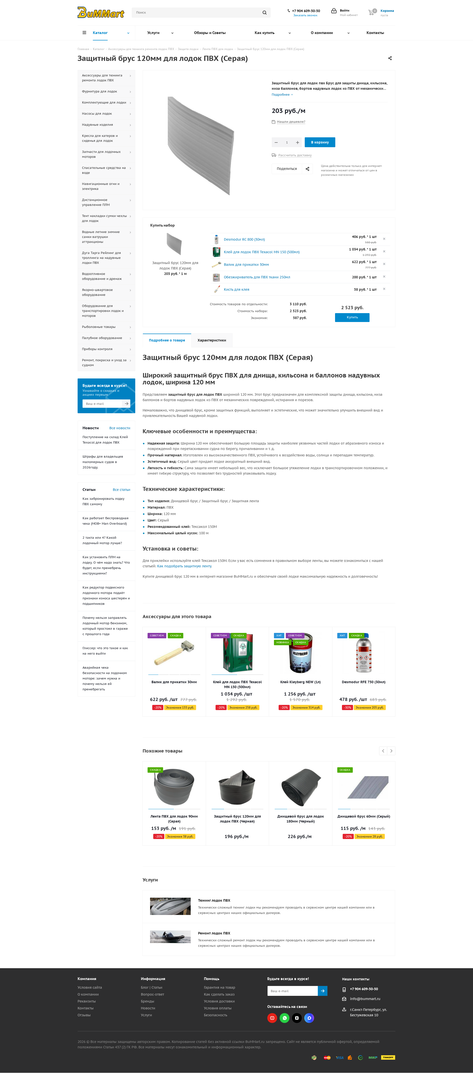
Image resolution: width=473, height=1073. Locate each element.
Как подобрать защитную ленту (184, 566)
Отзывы (84, 1015)
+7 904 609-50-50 (306, 11)
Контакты (86, 1008)
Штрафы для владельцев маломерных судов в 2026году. (103, 461)
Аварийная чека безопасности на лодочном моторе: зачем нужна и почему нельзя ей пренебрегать (105, 678)
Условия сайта (90, 987)
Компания (87, 978)
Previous (383, 751)
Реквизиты (87, 1001)
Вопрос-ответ (152, 994)
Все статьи (121, 489)
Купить (352, 317)
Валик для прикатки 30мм (246, 264)
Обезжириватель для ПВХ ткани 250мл (257, 277)
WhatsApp (284, 1018)
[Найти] (264, 13)
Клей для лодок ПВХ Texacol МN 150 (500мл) (262, 252)
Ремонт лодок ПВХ (214, 933)
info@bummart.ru (365, 999)
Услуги (146, 1015)
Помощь (211, 978)
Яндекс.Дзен (297, 1018)
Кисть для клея (236, 289)
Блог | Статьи (151, 987)
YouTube (272, 1018)
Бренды (147, 1001)
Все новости (119, 428)
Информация (153, 978)
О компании (88, 994)
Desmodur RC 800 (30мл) (244, 239)
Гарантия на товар (219, 987)
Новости (148, 1008)
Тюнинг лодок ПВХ (214, 900)
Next (391, 751)
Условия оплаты (218, 1008)
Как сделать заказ (219, 994)
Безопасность (215, 1015)
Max (309, 1018)
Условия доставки (219, 1001)
